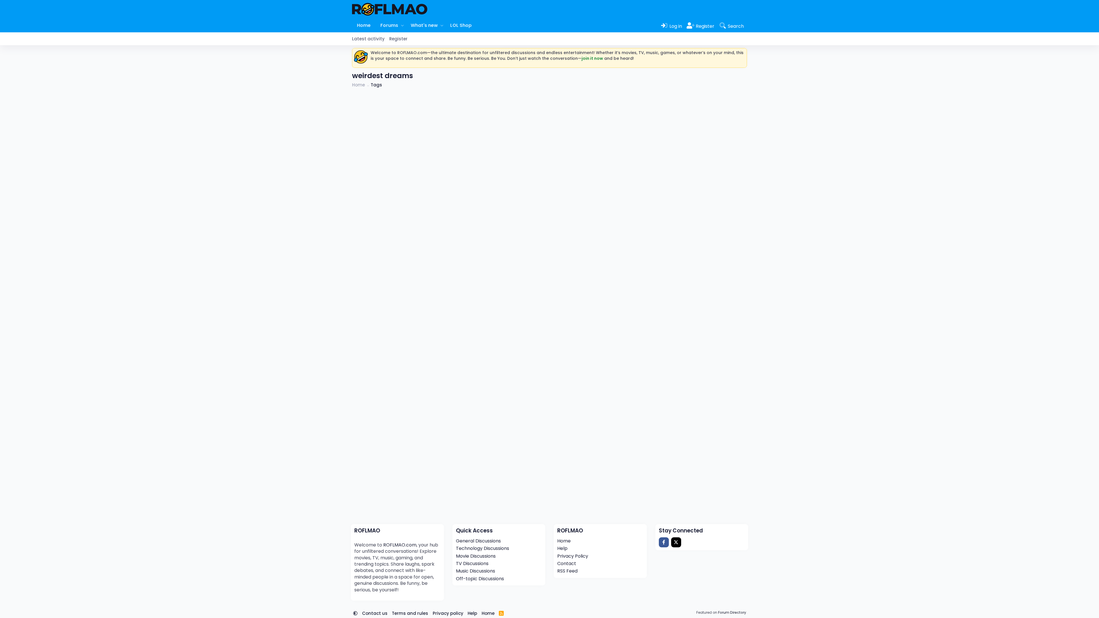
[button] (402, 25)
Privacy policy (448, 613)
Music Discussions (475, 571)
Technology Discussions (482, 548)
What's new (424, 25)
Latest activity (368, 39)
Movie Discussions (476, 556)
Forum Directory (732, 612)
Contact (566, 563)
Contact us (375, 613)
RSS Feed (567, 571)
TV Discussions (472, 563)
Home (364, 25)
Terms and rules (410, 613)
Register (398, 39)
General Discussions (478, 541)
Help (562, 548)
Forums (389, 25)
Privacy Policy (572, 556)
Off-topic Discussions (480, 578)
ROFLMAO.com (399, 545)
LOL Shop (461, 25)
